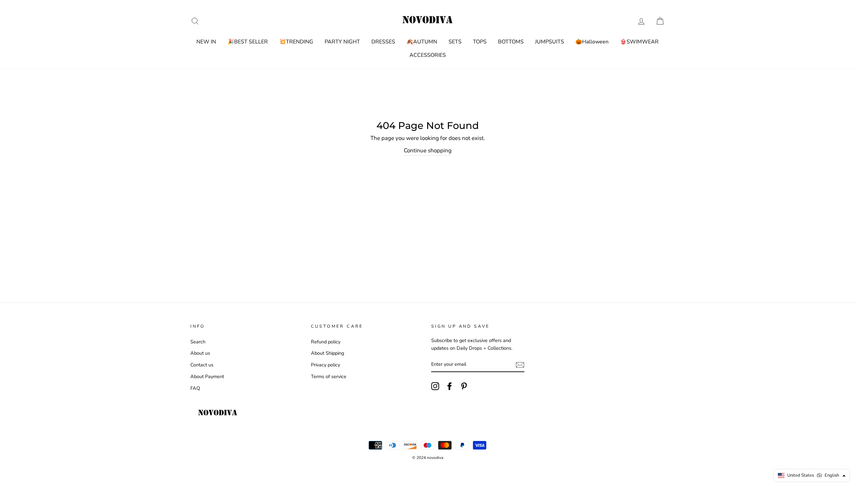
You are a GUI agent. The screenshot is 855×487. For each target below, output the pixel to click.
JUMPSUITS (549, 41)
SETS (455, 41)
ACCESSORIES (427, 55)
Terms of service (328, 376)
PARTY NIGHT (342, 41)
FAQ (195, 388)
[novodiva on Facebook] (450, 386)
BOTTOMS (511, 41)
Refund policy (325, 341)
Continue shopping (428, 150)
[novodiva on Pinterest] (464, 386)
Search (197, 341)
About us (200, 353)
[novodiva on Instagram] (435, 386)
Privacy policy (325, 364)
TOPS (480, 41)
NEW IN (206, 41)
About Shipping (327, 353)
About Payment (207, 376)
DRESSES (383, 41)
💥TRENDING (296, 41)
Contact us (201, 364)
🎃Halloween (592, 41)
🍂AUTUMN (421, 41)
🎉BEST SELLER (247, 41)
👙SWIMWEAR (639, 41)
